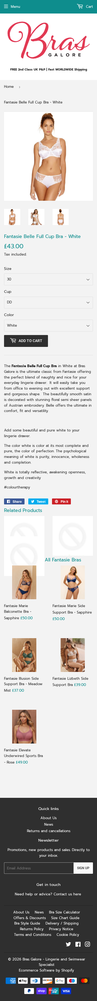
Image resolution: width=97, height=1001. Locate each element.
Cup (7, 291)
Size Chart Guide (65, 917)
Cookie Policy (68, 934)
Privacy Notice (61, 929)
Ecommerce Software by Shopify (46, 970)
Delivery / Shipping (62, 923)
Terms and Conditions (32, 934)
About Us (48, 818)
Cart (89, 6)
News (48, 824)
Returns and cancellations (48, 830)
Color (9, 315)
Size (8, 269)
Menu (15, 6)
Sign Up (83, 868)
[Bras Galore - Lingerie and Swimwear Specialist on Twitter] (68, 945)
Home (9, 86)
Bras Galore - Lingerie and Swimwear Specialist (54, 962)
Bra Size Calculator (64, 912)
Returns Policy (32, 929)
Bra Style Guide (27, 923)
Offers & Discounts (29, 917)
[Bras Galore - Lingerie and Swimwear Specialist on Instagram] (87, 945)
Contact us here (68, 894)
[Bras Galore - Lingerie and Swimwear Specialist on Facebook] (78, 945)
